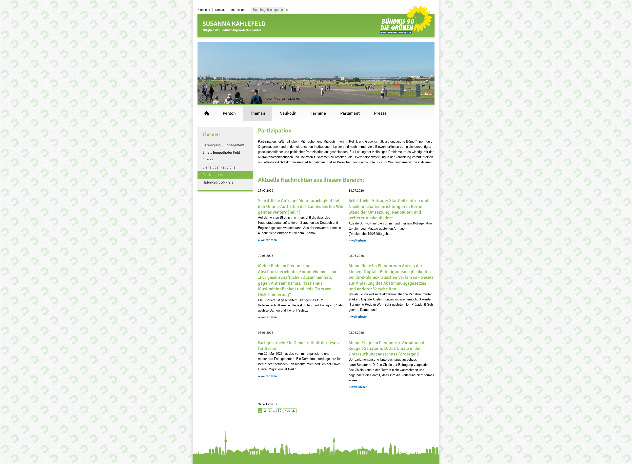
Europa (208, 160)
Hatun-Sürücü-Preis (217, 182)
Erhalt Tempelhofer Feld (221, 152)
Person (229, 113)
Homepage (207, 113)
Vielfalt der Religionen (219, 167)
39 (279, 410)
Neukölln (287, 113)
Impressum (238, 10)
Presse (380, 113)
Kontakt (220, 10)
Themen (257, 113)
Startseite (204, 10)
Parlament (350, 113)
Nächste (290, 410)
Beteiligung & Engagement (223, 145)
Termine (318, 113)
